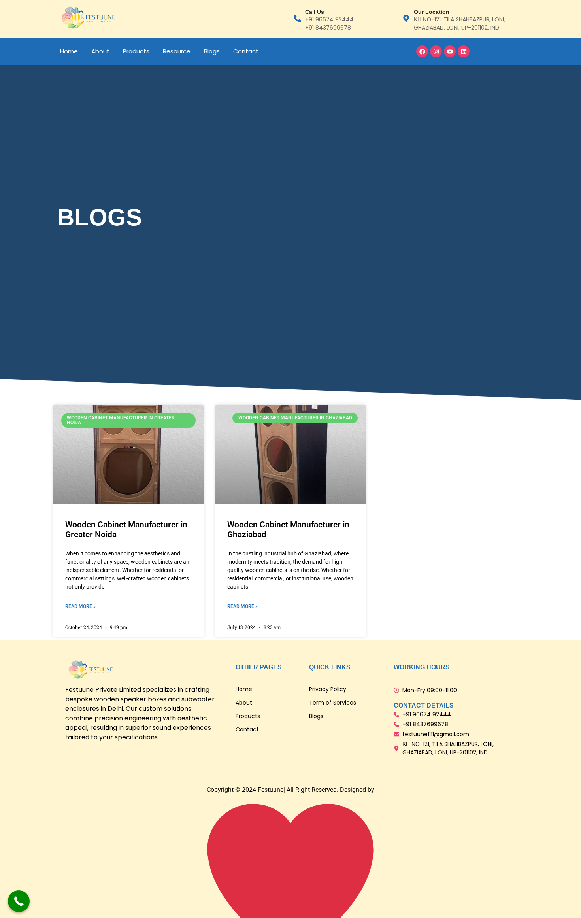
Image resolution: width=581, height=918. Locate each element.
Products (136, 51)
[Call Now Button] (19, 901)
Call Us (314, 12)
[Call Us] (297, 19)
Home (69, 51)
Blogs (212, 51)
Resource (177, 51)
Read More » (80, 606)
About (100, 51)
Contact (245, 51)
